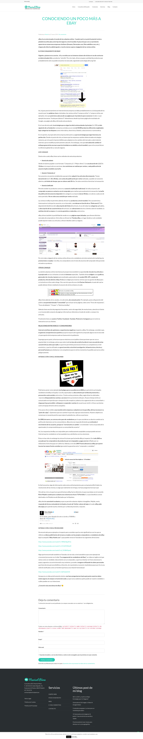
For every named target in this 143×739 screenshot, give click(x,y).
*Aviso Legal (27, 698)
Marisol (47, 34)
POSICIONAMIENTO (55, 698)
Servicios (102, 7)
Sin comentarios (62, 34)
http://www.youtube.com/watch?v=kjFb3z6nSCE (54, 572)
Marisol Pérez (75, 735)
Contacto (115, 7)
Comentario (41, 608)
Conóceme (95, 7)
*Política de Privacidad (30, 705)
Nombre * (41, 631)
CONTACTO (52, 708)
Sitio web (41, 647)
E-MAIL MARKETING (55, 705)
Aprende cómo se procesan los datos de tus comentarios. (79, 663)
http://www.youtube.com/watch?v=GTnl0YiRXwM (54, 546)
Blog (109, 7)
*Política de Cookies (30, 702)
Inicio (73, 7)
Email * (40, 639)
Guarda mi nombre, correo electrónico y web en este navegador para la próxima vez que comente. (68, 655)
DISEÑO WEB (53, 694)
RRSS (50, 701)
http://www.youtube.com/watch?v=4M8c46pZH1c (54, 542)
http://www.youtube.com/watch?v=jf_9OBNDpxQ (54, 550)
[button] (138, 734)
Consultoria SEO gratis (84, 7)
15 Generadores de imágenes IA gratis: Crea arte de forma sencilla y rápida (83, 716)
